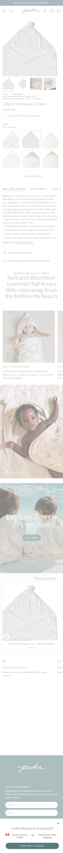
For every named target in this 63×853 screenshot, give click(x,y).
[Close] (58, 823)
